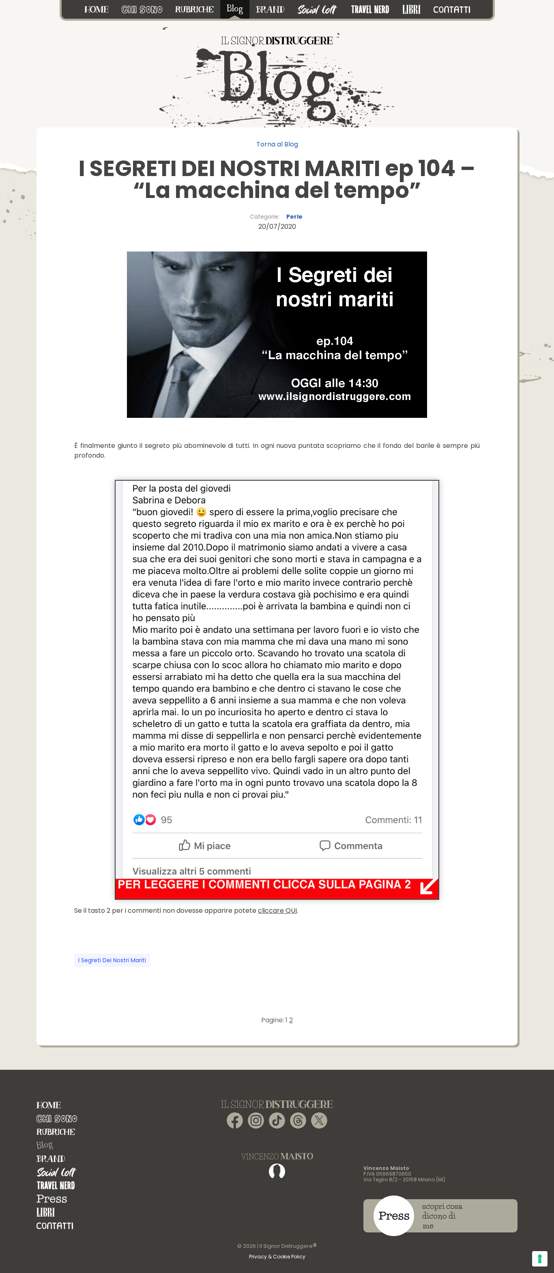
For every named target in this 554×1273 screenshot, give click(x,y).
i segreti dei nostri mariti (112, 960)
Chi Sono (57, 1119)
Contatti (55, 1226)
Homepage (49, 1105)
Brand (51, 1159)
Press (52, 1199)
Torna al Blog (277, 144)
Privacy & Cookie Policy (277, 1256)
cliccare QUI (277, 910)
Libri (46, 1212)
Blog (45, 1145)
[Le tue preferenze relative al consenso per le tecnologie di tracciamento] (540, 1259)
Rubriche (56, 1132)
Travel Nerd (56, 1186)
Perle (294, 217)
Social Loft (57, 1172)
